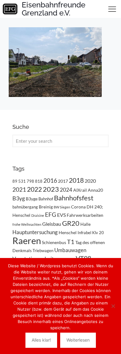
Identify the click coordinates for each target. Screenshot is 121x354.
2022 (34, 189)
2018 (76, 180)
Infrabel (84, 232)
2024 (66, 189)
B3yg (18, 198)
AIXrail (80, 190)
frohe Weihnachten (26, 224)
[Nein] (113, 306)
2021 (19, 189)
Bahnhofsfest (73, 198)
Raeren (26, 240)
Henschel (68, 232)
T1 (70, 241)
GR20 (70, 223)
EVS (61, 215)
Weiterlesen (78, 340)
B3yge (32, 198)
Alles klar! (41, 340)
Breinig (46, 206)
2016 (50, 180)
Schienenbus (54, 242)
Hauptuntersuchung (35, 232)
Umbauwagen (70, 250)
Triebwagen (43, 250)
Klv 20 (98, 232)
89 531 (19, 181)
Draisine (37, 215)
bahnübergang (25, 206)
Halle (85, 224)
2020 (90, 181)
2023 (51, 189)
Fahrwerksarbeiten (85, 215)
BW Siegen (62, 207)
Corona (78, 206)
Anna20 (95, 190)
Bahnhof (45, 198)
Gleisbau (51, 224)
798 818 (35, 181)
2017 (63, 181)
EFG (50, 214)
